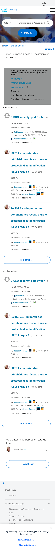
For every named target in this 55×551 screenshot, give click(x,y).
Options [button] (48, 49)
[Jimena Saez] (17, 452)
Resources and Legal (15, 504)
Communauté (17, 87)
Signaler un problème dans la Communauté (27, 509)
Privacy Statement (26, 540)
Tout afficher (26, 260)
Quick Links (10, 490)
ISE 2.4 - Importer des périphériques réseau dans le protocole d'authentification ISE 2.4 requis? (29, 165)
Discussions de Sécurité (14, 46)
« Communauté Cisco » (22, 83)
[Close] (51, 528)
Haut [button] (3, 483)
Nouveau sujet (27, 33)
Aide (11, 513)
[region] (27, 537)
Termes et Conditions (17, 516)
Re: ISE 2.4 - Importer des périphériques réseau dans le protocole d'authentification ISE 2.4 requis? (29, 220)
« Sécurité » (16, 79)
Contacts (12, 495)
